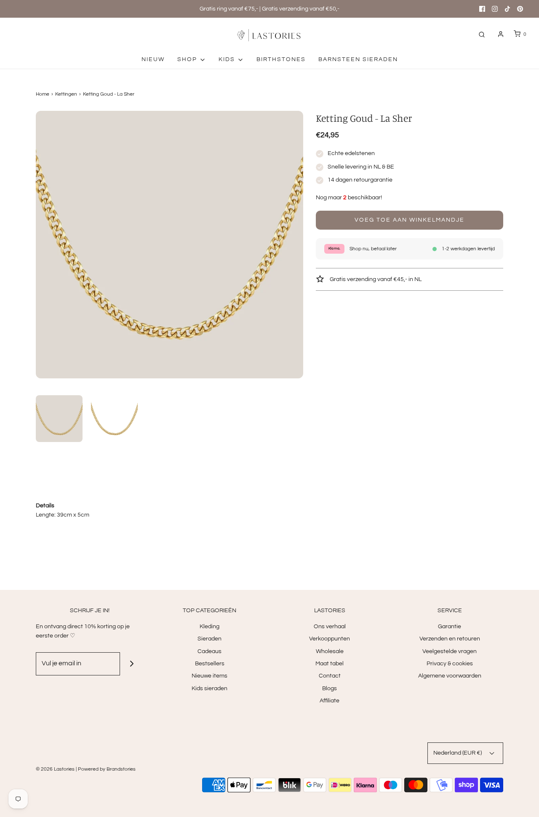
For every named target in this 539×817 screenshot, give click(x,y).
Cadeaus (209, 651)
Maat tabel (329, 664)
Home (42, 94)
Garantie (449, 626)
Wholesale (330, 651)
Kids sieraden (209, 688)
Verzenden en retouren (449, 639)
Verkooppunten (329, 639)
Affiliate (329, 701)
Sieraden (209, 639)
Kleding (209, 626)
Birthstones (281, 59)
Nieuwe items (209, 676)
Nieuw (153, 59)
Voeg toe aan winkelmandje (409, 220)
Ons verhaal (330, 626)
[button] (59, 418)
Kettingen (66, 94)
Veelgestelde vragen (449, 651)
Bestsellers (209, 664)
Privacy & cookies (450, 664)
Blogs (329, 688)
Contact (330, 676)
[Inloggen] (501, 34)
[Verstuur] (131, 663)
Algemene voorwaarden (449, 676)
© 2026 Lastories (55, 769)
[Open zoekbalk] (481, 34)
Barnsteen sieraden (358, 59)
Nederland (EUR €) (458, 753)
